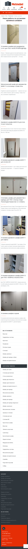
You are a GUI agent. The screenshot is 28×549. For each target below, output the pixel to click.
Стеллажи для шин (7, 416)
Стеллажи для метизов (8, 372)
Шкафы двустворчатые (8, 379)
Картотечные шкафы (8, 422)
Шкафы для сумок (7, 369)
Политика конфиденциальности (8, 520)
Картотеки (5, 340)
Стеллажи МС (6, 419)
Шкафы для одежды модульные (10, 402)
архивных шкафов (14, 20)
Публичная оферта (5, 518)
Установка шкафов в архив (10, 313)
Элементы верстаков (8, 429)
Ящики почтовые (7, 439)
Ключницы (5, 446)
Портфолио (5, 344)
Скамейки (5, 459)
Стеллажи (5, 350)
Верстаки (5, 334)
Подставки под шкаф (8, 462)
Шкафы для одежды (8, 389)
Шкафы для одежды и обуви (9, 357)
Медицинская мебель (8, 442)
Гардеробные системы (8, 337)
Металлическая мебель (8, 392)
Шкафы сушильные (7, 406)
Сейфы (4, 466)
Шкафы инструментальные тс (10, 386)
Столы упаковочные (8, 376)
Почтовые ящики (7, 347)
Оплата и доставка (5, 514)
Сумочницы (5, 432)
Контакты (3, 516)
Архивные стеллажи (8, 412)
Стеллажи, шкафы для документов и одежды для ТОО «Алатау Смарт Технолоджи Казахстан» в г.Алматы (13, 200)
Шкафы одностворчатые (9, 382)
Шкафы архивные (7, 354)
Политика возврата (5, 522)
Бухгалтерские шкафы (8, 436)
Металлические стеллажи (9, 409)
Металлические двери (8, 452)
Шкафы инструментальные (9, 360)
